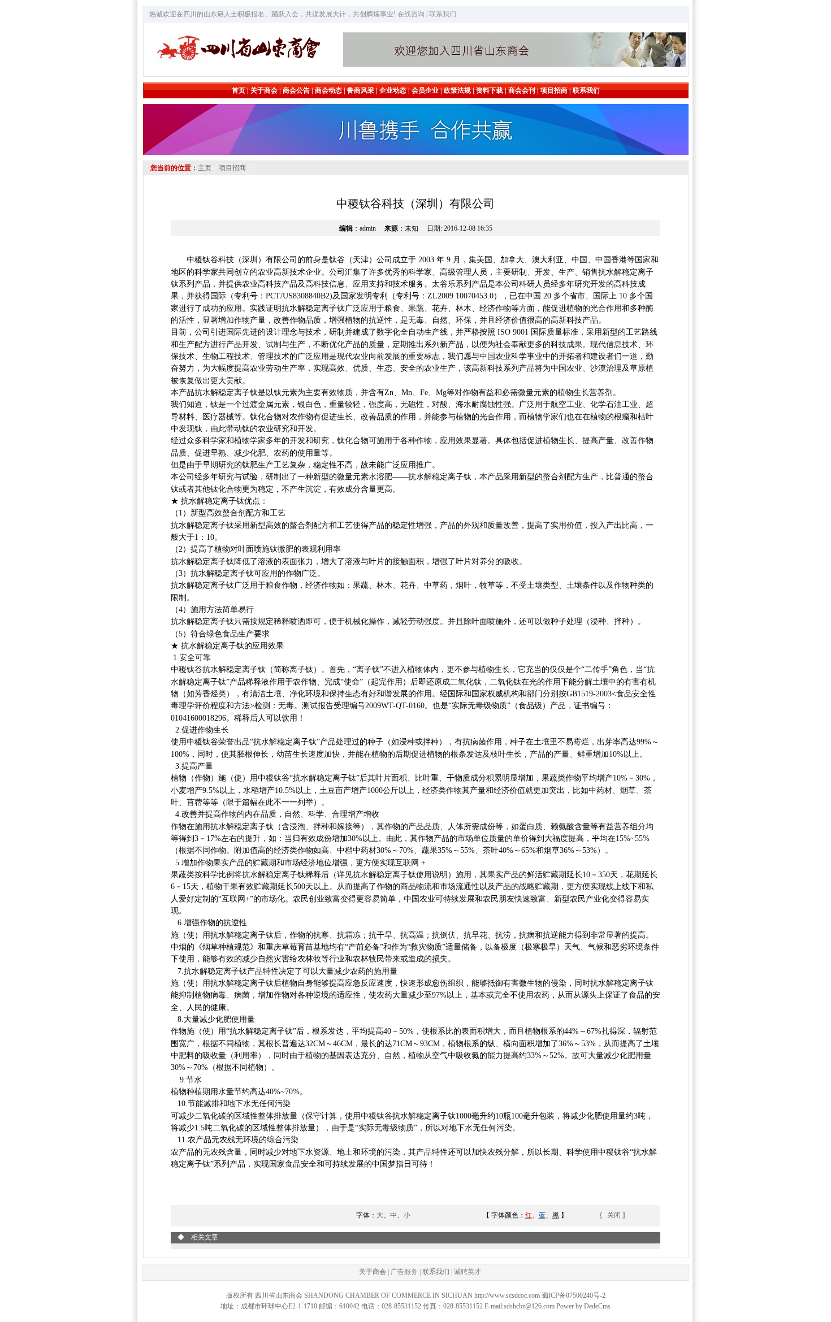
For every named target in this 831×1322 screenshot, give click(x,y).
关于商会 (372, 1272)
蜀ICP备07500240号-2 (573, 1295)
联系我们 (435, 1272)
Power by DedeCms (583, 1306)
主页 (204, 168)
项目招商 (232, 168)
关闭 (614, 1215)
